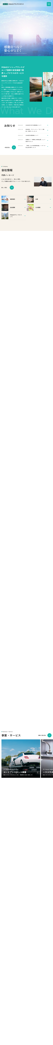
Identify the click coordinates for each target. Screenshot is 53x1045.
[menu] (49, 4)
